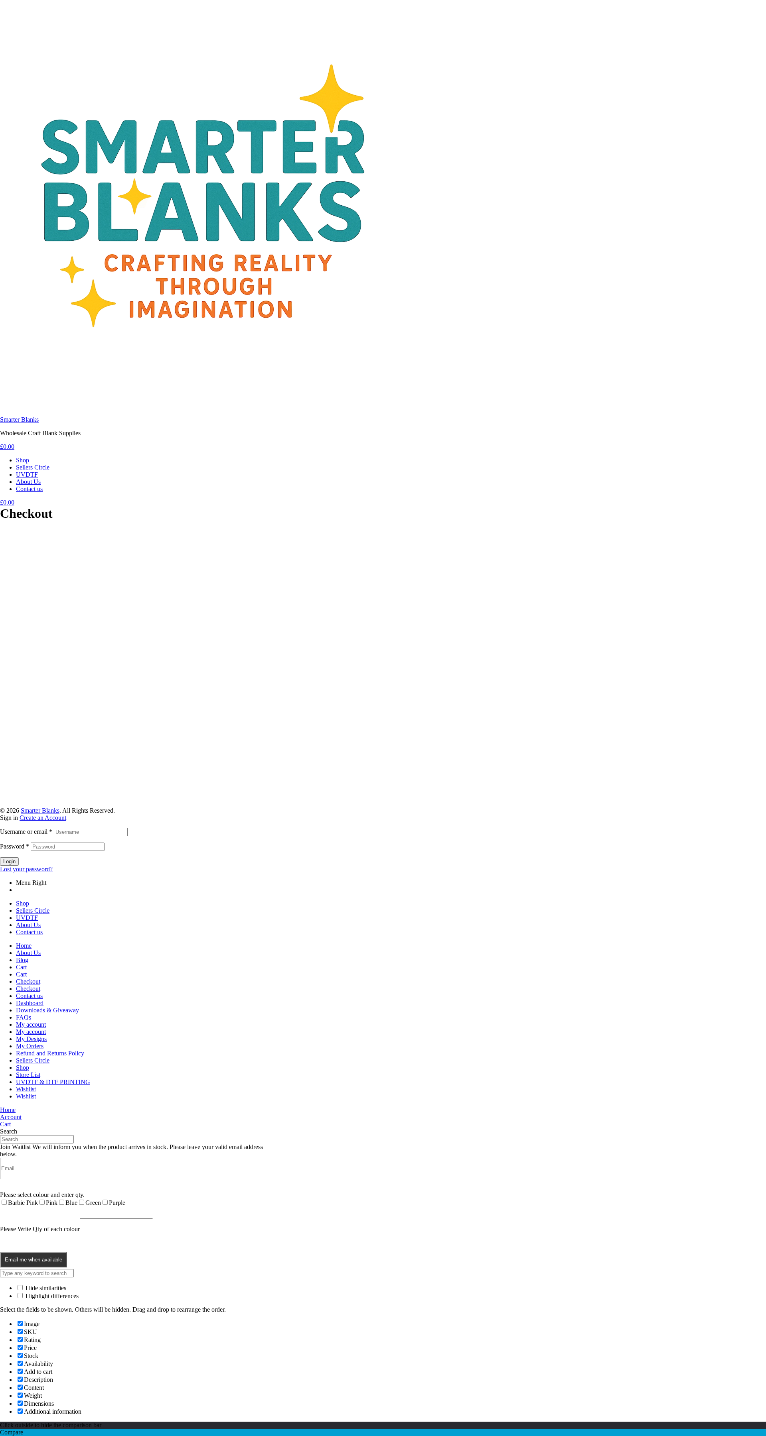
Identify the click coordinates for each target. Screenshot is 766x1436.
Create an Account (43, 817)
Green (93, 1202)
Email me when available (33, 1260)
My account (31, 1024)
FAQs (23, 1017)
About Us (28, 924)
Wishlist (26, 1089)
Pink (51, 1202)
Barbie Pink (23, 1202)
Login (9, 861)
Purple (117, 1202)
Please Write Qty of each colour (40, 1228)
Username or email (26, 831)
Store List (28, 1074)
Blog (22, 960)
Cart (21, 967)
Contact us (29, 932)
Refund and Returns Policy (50, 1053)
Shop (22, 903)
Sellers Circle (32, 910)
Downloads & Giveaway (47, 1010)
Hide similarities (45, 1288)
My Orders (29, 1046)
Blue (71, 1202)
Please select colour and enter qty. (42, 1194)
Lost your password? (26, 869)
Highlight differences (51, 1296)
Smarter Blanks (19, 419)
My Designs (31, 1038)
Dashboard (29, 1003)
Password (14, 846)
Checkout (28, 981)
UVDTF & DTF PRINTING (53, 1081)
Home (24, 945)
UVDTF (27, 917)
